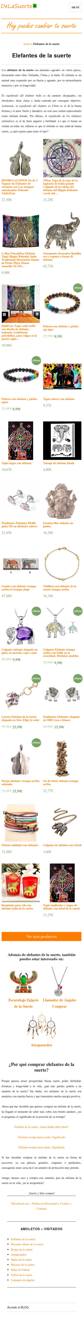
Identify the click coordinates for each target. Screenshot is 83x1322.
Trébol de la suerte (21, 1275)
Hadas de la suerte (21, 1259)
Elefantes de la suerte (23, 1239)
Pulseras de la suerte (22, 1265)
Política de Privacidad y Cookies (51, 1203)
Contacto (41, 1208)
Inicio (27, 44)
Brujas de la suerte (21, 1249)
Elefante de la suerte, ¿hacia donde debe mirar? (41, 1127)
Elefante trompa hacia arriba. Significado (41, 1137)
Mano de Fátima (20, 1270)
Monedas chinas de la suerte (27, 1244)
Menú (76, 7)
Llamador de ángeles (23, 1280)
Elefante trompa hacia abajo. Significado (41, 1147)
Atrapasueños (41, 1045)
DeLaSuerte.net (20, 1203)
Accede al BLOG (18, 1307)
